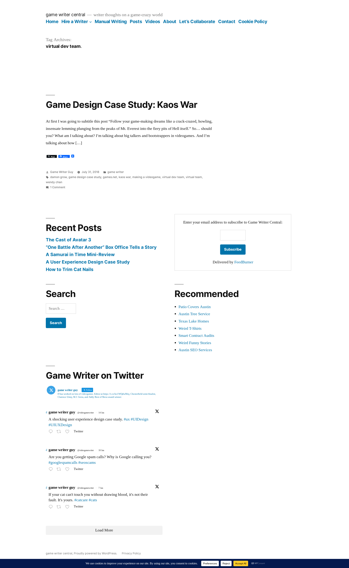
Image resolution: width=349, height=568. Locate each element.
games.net (110, 177)
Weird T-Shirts (190, 328)
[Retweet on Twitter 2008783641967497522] (60, 507)
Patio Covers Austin (194, 306)
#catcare (81, 500)
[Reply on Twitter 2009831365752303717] (52, 470)
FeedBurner (243, 262)
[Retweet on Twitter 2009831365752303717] (60, 470)
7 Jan (101, 488)
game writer (115, 172)
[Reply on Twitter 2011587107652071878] (52, 432)
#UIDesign (139, 419)
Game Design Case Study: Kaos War (121, 104)
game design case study (85, 177)
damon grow (58, 177)
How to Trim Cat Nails (69, 269)
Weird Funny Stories (194, 342)
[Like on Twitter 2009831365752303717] (68, 470)
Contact (226, 21)
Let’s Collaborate (197, 21)
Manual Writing (111, 21)
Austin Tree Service (194, 313)
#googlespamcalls (63, 462)
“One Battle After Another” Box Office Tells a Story (101, 247)
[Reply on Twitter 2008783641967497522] (52, 507)
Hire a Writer (74, 21)
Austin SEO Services (195, 349)
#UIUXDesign (60, 424)
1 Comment (57, 187)
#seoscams (87, 462)
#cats (93, 500)
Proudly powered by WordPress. (96, 553)
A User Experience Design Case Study (88, 262)
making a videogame (146, 177)
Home (52, 21)
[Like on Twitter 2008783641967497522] (68, 507)
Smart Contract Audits (196, 335)
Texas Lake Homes (193, 321)
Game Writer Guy (61, 172)
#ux (127, 419)
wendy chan (54, 182)
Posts (136, 21)
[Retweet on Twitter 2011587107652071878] (60, 432)
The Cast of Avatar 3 (68, 239)
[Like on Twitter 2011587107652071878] (68, 432)
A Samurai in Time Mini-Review (80, 254)
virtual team (194, 177)
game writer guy (62, 412)
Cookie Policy (252, 21)
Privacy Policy (131, 553)
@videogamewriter (85, 412)
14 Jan (101, 412)
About (169, 21)
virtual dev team (173, 177)
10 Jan (101, 450)
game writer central (65, 14)
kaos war (125, 177)
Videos (152, 21)
